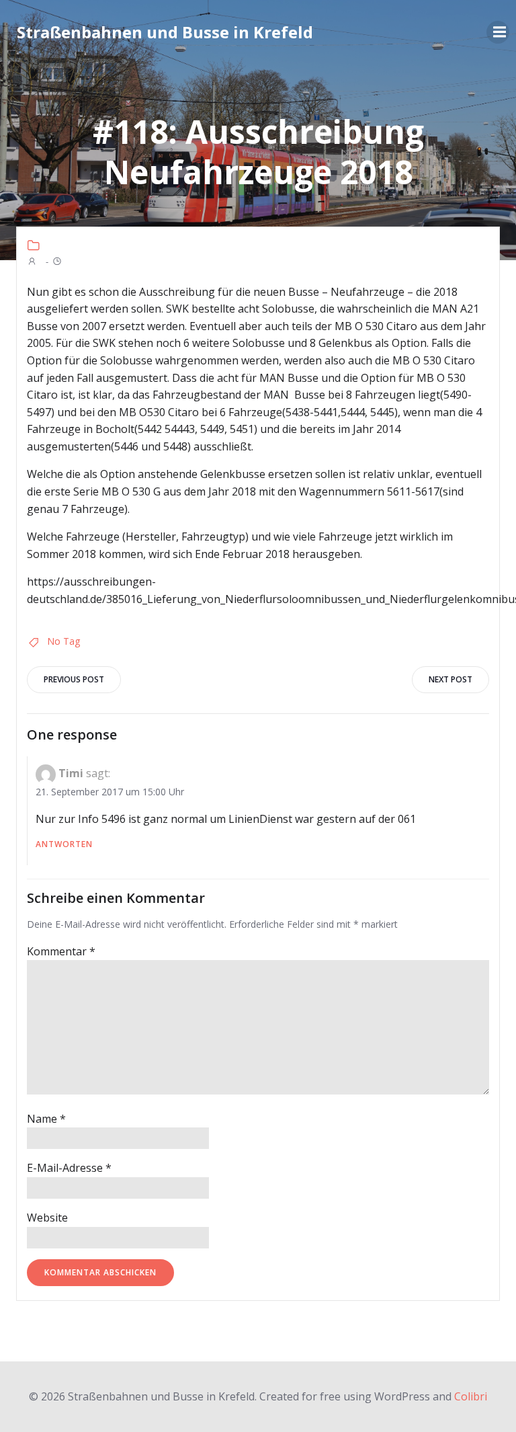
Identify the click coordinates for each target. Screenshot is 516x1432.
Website (47, 1217)
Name (46, 1118)
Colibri (470, 1396)
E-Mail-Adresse (69, 1167)
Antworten (64, 844)
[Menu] (497, 32)
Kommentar (61, 951)
